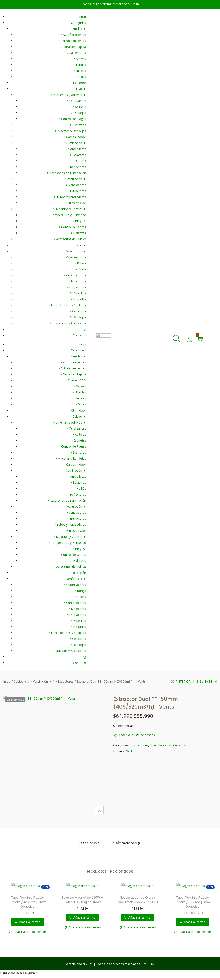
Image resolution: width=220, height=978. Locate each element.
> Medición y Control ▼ (69, 209)
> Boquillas (78, 299)
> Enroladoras (76, 287)
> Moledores (77, 281)
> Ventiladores (76, 185)
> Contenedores (75, 275)
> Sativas (79, 59)
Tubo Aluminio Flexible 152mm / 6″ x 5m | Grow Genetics (192, 902)
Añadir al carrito (29, 922)
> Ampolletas (77, 149)
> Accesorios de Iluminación (66, 173)
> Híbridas (79, 65)
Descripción (88, 843)
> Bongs (80, 263)
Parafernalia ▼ (75, 251)
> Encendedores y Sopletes (67, 305)
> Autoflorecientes (73, 35)
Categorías (78, 23)
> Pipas (81, 269)
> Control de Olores (72, 227)
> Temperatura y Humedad (67, 215)
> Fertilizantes (76, 101)
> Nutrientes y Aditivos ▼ (68, 95)
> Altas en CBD (75, 53)
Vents (130, 751)
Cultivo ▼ (79, 89)
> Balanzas (78, 233)
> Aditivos (79, 107)
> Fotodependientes (72, 41)
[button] (134, 735)
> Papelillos (78, 293)
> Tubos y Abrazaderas (70, 197)
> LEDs (81, 161)
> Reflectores (76, 167)
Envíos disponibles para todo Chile (110, 4)
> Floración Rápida (73, 47)
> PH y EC (79, 221)
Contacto (79, 335)
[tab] (88, 843)
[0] (201, 339)
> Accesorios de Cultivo (69, 239)
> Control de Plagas (72, 119)
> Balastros (78, 155)
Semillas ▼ (78, 29)
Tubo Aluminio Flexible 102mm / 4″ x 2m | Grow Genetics (27, 902)
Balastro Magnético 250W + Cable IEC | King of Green (82, 899)
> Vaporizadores (74, 257)
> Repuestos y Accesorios (68, 323)
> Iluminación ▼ (75, 143)
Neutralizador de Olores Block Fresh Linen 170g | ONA (137, 899)
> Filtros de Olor (75, 203)
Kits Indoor (78, 83)
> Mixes (80, 77)
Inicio (82, 17)
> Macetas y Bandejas (70, 131)
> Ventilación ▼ (75, 179)
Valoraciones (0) (127, 843)
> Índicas (80, 71)
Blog (82, 329)
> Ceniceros (78, 311)
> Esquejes (78, 113)
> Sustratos (78, 125)
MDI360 (149, 964)
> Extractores (76, 191)
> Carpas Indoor (75, 137)
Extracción (79, 245)
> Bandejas (78, 317)
